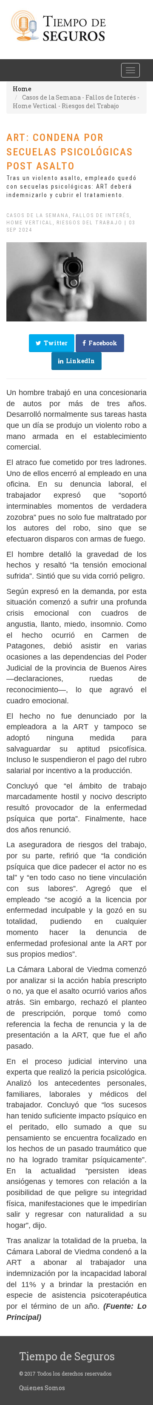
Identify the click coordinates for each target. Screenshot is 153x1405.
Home (22, 89)
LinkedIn (79, 361)
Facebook (101, 343)
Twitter (54, 343)
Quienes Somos (42, 1388)
